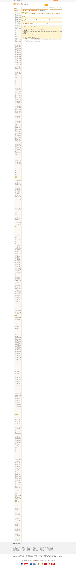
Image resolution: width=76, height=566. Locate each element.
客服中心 (41, 547)
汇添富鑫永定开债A (17, 468)
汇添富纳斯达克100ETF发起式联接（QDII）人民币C (18, 283)
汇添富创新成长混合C (18, 112)
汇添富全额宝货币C (17, 520)
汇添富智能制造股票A (18, 196)
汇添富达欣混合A (17, 78)
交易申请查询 (28, 550)
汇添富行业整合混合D (18, 117)
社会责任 (51, 550)
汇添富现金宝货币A (17, 518)
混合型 (36, 548)
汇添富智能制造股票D (18, 195)
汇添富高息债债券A (17, 436)
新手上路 (41, 548)
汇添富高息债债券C (17, 437)
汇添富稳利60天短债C (18, 498)
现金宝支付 (23, 548)
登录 (15, 547)
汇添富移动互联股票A (18, 217)
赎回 (30, 547)
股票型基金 (16, 176)
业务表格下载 (42, 550)
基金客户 (14, 550)
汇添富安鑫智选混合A (18, 66)
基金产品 (44, 7)
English (22, 0)
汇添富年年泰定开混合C (18, 164)
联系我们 (49, 555)
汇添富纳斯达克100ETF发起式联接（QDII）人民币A (18, 286)
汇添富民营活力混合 (17, 152)
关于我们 (48, 547)
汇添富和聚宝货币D (17, 523)
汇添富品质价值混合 (17, 149)
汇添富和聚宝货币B (17, 525)
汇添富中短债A (17, 486)
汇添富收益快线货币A (18, 513)
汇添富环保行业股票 (17, 219)
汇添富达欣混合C (17, 75)
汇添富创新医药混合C (18, 121)
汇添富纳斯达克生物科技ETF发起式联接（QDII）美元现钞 (18, 313)
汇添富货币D (16, 508)
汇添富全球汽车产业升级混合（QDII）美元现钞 (18, 311)
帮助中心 (44, 547)
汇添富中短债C (17, 469)
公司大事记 (52, 549)
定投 (27, 548)
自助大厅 (44, 548)
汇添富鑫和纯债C (17, 444)
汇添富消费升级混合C (18, 102)
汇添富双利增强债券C (18, 427)
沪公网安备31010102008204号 (40, 560)
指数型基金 (16, 315)
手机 (17, 547)
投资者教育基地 (22, 555)
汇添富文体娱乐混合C (18, 140)
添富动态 (15, 0)
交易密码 (17, 549)
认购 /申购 (27, 547)
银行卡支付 (23, 547)
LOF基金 (37, 550)
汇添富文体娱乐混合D (18, 139)
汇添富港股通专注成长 (18, 28)
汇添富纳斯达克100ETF (18, 290)
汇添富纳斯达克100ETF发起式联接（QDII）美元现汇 (18, 288)
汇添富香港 (18, 0)
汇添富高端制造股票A (18, 184)
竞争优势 (48, 548)
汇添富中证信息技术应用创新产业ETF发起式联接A (18, 396)
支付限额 (23, 550)
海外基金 (15, 226)
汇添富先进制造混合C (18, 144)
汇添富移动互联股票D (18, 218)
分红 (27, 549)
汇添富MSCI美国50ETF (18, 268)
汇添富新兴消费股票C (18, 208)
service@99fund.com (30, 556)
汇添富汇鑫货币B (17, 540)
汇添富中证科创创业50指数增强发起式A (52, 7)
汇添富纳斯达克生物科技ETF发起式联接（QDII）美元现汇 (18, 278)
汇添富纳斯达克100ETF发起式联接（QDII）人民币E (18, 280)
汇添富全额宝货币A (17, 519)
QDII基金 (34, 550)
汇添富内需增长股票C (18, 188)
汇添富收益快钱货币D (18, 530)
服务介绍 (41, 549)
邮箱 (19, 547)
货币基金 (34, 547)
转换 (29, 548)
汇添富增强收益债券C (18, 497)
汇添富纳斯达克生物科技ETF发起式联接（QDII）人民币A (18, 273)
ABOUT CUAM (54, 555)
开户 (13, 547)
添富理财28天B (17, 501)
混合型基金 (16, 10)
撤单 (29, 549)
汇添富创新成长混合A (18, 111)
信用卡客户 (17, 550)
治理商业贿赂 (36, 555)
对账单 (17, 548)
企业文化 (51, 547)
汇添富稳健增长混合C (18, 162)
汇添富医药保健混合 (17, 23)
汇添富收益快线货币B (18, 514)
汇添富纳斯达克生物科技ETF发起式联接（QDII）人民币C (18, 270)
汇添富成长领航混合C (18, 106)
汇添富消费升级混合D (18, 101)
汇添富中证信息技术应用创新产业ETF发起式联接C (18, 394)
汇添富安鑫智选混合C (18, 67)
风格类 (16, 177)
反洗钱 (32, 555)
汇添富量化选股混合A (18, 41)
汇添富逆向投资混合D (18, 88)
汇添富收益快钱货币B (18, 529)
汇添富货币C (16, 509)
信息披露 (48, 549)
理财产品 (15, 500)
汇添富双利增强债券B (18, 433)
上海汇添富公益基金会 (45, 559)
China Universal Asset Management (36, 559)
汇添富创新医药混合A (18, 116)
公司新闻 (51, 548)
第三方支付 (23, 549)
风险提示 (40, 555)
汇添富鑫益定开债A (17, 461)
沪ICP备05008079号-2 (47, 560)
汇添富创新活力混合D (18, 68)
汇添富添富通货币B (17, 535)
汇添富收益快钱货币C (18, 528)
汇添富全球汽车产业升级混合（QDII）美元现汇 (18, 308)
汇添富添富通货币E (17, 534)
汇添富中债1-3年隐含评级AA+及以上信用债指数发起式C (18, 493)
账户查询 (14, 548)
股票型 (34, 548)
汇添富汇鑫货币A (17, 539)
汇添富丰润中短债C (17, 487)
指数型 (34, 549)
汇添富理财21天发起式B (18, 504)
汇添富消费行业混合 (17, 72)
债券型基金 (16, 414)
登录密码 (14, 549)
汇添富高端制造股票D (18, 183)
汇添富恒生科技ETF (17, 255)
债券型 (36, 549)
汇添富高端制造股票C (18, 182)
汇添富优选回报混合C (18, 122)
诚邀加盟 (48, 550)
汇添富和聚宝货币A (17, 524)
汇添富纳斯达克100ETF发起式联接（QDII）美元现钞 (18, 249)
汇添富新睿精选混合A (18, 45)
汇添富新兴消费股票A (18, 209)
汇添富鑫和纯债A (17, 445)
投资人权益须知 (28, 555)
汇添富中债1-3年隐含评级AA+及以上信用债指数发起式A (18, 496)
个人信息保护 (45, 555)
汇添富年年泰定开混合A (18, 163)
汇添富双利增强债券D (18, 428)
